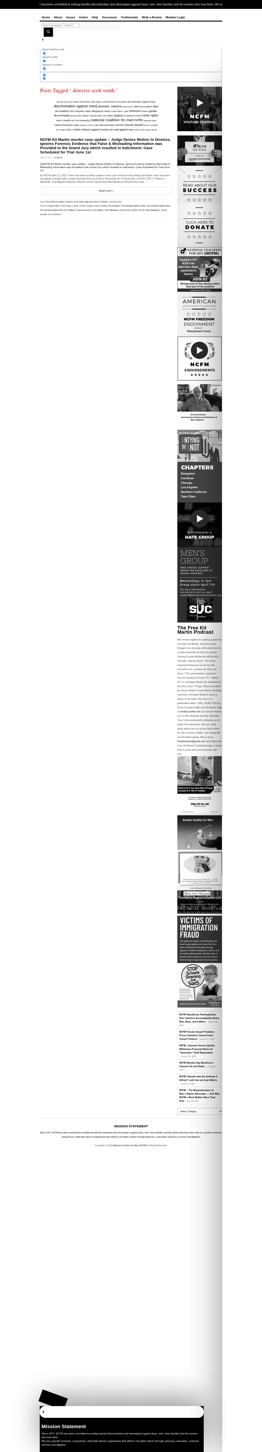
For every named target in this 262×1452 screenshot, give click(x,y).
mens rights (150, 115)
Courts (75, 206)
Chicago (186, 482)
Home (46, 17)
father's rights (123, 111)
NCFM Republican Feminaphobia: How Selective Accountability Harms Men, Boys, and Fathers (199, 1018)
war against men (123, 129)
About (58, 17)
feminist (145, 111)
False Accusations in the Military (89, 210)
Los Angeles (189, 487)
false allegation (77, 111)
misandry (85, 120)
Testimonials (129, 17)
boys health (73, 102)
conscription (121, 102)
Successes (109, 17)
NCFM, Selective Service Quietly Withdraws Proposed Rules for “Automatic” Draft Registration (197, 1049)
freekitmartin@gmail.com (191, 741)
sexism (120, 125)
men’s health (63, 120)
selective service (86, 125)
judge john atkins (91, 202)
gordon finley (76, 116)
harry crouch (90, 115)
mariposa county (134, 115)
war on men (139, 130)
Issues (70, 17)
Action (83, 17)
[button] (53, 1399)
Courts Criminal (100, 206)
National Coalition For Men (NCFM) (130, 1145)
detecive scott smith (74, 202)
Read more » (106, 190)
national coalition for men (112, 120)
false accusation (143, 106)
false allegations (94, 111)
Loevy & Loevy (115, 202)
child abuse (84, 102)
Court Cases (65, 206)
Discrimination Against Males (133, 206)
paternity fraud (150, 120)
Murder (135, 210)
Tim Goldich (61, 130)
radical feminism (64, 125)
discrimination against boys (141, 101)
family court (110, 111)
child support (96, 102)
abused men (62, 102)
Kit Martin (104, 202)
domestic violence (110, 106)
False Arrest (125, 210)
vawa (77, 129)
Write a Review (152, 17)
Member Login (175, 17)
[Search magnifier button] (48, 32)
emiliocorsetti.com (190, 711)
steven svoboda (151, 125)
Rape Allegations (152, 210)
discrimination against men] (75, 106)
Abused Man (53, 206)
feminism (135, 111)
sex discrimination (105, 125)
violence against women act (97, 129)
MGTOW (75, 120)
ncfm (139, 120)
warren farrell (150, 130)
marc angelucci (116, 115)
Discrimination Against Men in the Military (57, 210)
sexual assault (134, 124)
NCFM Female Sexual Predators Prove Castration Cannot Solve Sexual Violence (196, 1035)
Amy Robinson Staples (55, 202)
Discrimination (114, 206)
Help (95, 17)
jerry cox (101, 115)
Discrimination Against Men (158, 206)
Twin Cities (188, 496)
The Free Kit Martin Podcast (195, 630)
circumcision (108, 101)
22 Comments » (55, 214)
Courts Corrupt (86, 206)
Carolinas (187, 478)
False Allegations (111, 210)
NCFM (59, 157)
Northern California (194, 491)
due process (127, 107)
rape (76, 125)
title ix (70, 129)
